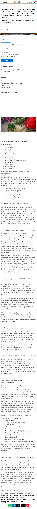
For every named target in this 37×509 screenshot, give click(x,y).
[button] (10, 505)
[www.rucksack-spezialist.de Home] (12, 2)
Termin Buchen (7, 60)
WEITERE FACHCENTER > (9, 92)
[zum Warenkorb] (34, 2)
